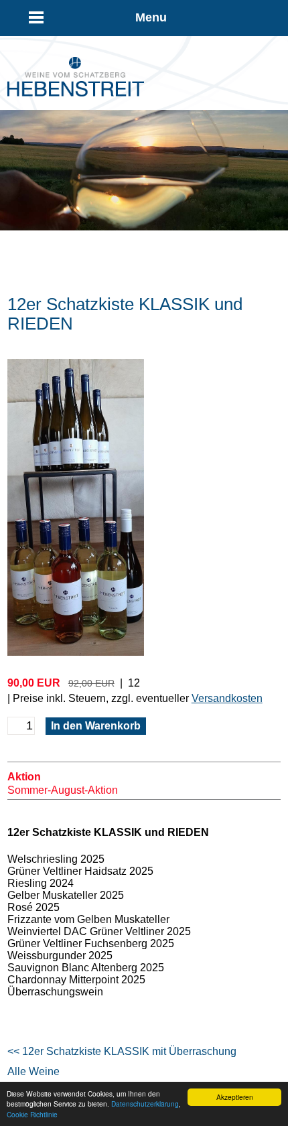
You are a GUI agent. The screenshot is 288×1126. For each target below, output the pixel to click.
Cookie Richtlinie (32, 1114)
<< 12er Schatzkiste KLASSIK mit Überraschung (121, 1051)
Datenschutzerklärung (145, 1104)
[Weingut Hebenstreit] (75, 92)
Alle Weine (33, 1071)
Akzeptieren (234, 1097)
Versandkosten (227, 698)
